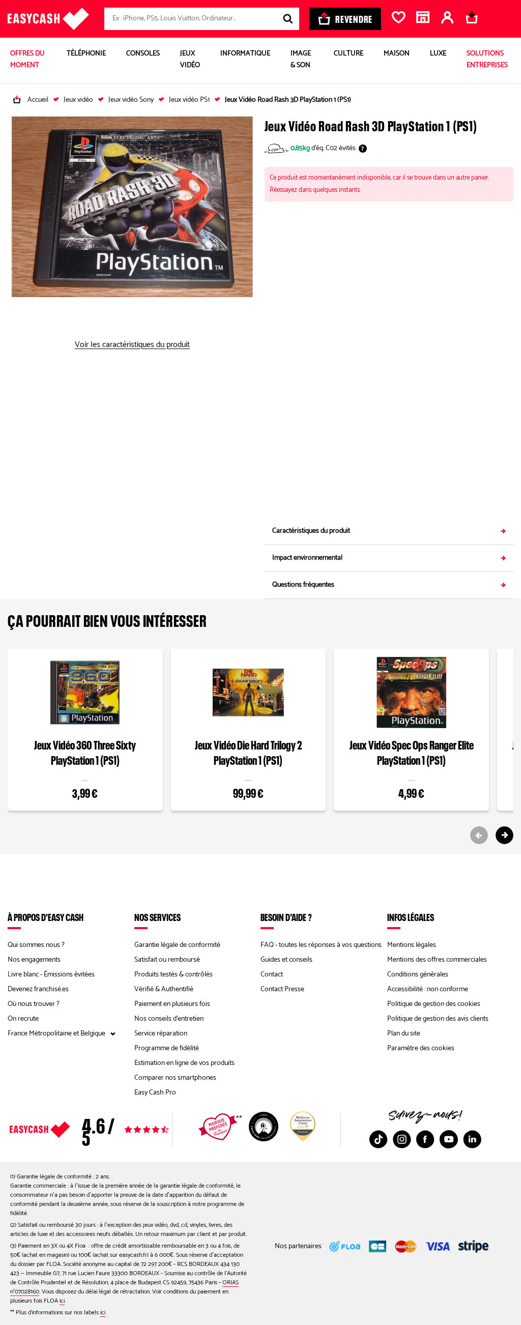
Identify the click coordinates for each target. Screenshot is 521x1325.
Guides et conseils (286, 960)
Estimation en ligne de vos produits (184, 1063)
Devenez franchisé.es (38, 989)
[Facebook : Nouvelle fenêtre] (425, 1139)
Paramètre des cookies (420, 1048)
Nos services (157, 917)
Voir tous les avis (110, 1130)
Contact (271, 975)
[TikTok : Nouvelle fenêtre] (378, 1139)
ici (62, 1301)
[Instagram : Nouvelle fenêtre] (402, 1139)
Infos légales (410, 917)
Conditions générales (417, 975)
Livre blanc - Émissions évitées (51, 975)
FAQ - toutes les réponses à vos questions (321, 945)
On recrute (23, 1019)
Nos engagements (34, 960)
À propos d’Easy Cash (45, 917)
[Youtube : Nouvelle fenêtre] (449, 1139)
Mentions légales (411, 945)
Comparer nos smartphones (175, 1078)
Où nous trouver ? (34, 1004)
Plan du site (403, 1034)
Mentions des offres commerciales (437, 960)
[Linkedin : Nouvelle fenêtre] (472, 1139)
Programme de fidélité (166, 1048)
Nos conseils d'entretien (169, 1019)
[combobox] (201, 19)
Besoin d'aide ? (286, 917)
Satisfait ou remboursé (167, 960)
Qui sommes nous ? (36, 945)
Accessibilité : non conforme (427, 989)
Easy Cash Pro (155, 1093)
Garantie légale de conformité (177, 945)
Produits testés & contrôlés (173, 975)
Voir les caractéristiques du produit (132, 345)
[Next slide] (504, 835)
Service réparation (160, 1034)
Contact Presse (282, 989)
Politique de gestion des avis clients (437, 1019)
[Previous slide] (479, 835)
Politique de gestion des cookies (433, 1004)
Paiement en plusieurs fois (172, 1004)
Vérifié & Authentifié (163, 989)
